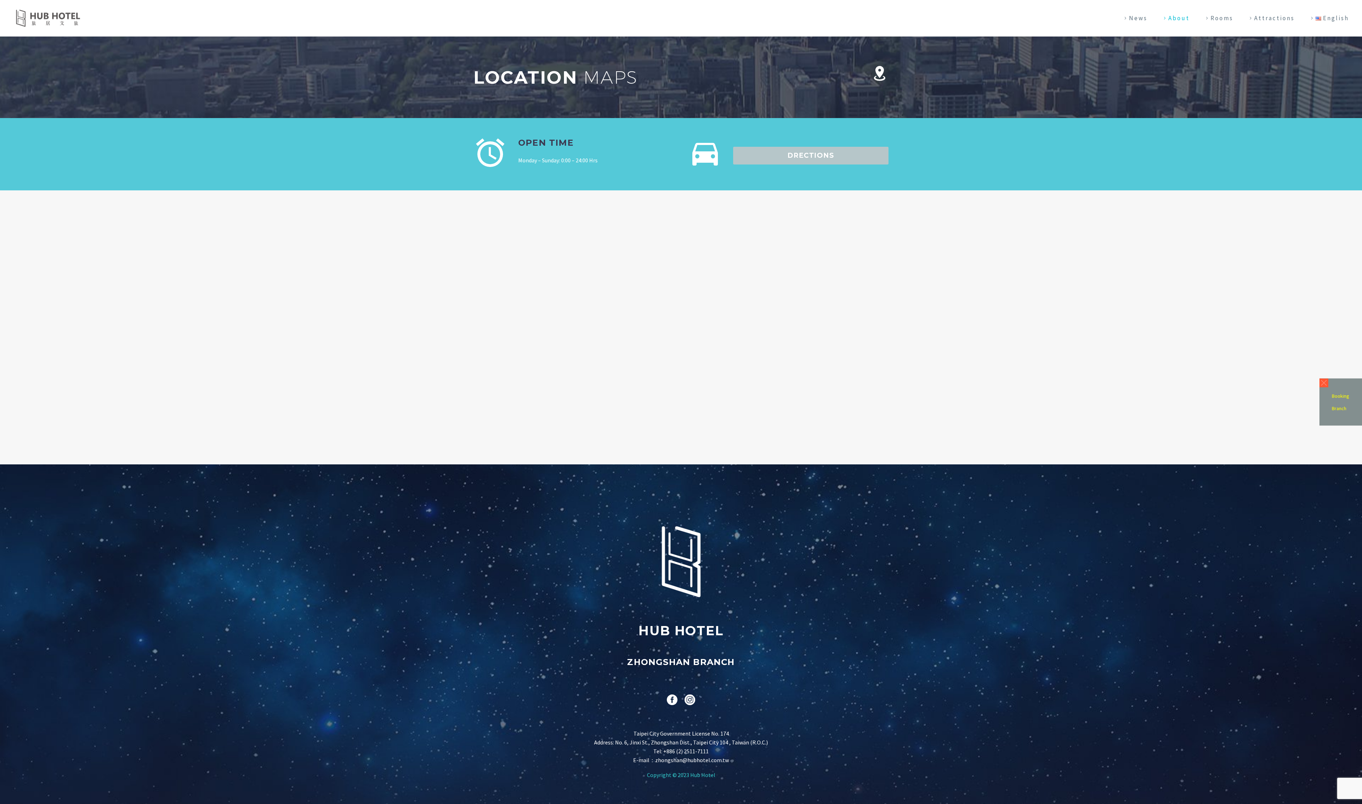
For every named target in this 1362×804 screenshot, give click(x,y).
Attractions (1274, 18)
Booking (1340, 396)
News (1138, 18)
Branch (1339, 408)
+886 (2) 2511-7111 (686, 751)
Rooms (1222, 18)
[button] (1323, 383)
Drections (811, 155)
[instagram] (690, 699)
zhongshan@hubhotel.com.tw (692, 760)
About (1179, 18)
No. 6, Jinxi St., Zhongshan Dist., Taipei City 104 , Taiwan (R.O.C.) (691, 742)
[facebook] (672, 699)
